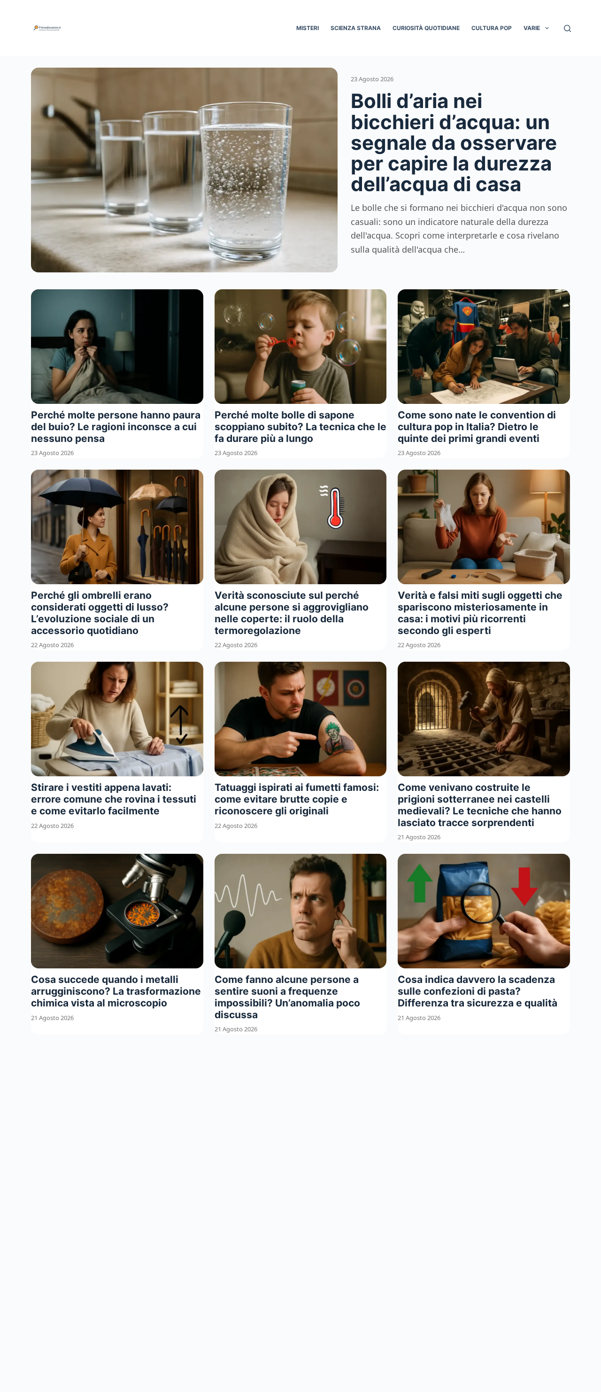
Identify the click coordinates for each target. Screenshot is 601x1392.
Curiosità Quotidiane (426, 27)
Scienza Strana (356, 27)
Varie (532, 27)
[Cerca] (567, 28)
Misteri (307, 27)
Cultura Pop (491, 27)
